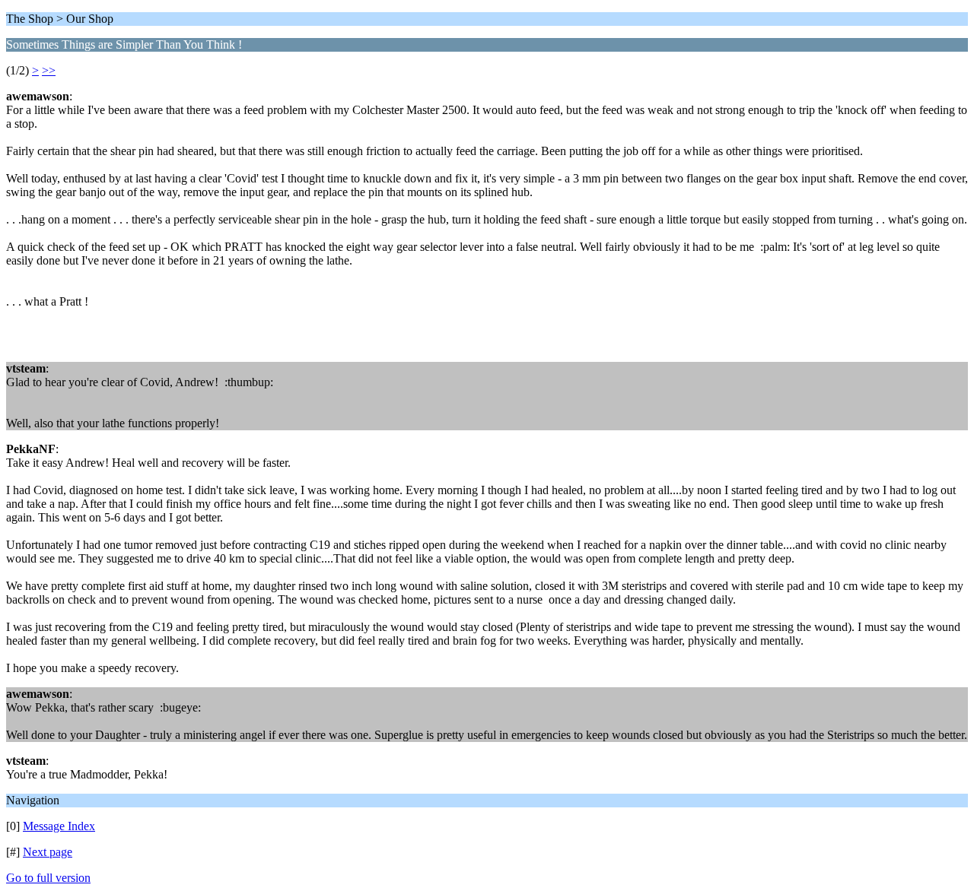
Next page (47, 851)
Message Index (59, 826)
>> (49, 70)
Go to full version (48, 877)
